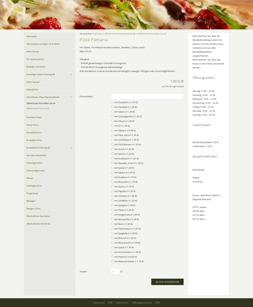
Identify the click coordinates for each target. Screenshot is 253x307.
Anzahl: (83, 271)
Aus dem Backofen (36, 155)
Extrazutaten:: (86, 96)
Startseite (32, 36)
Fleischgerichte (34, 162)
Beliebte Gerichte (36, 66)
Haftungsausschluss (142, 302)
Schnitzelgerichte (36, 170)
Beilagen (31, 200)
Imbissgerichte (34, 185)
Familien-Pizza (34, 117)
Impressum (98, 302)
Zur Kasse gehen (35, 59)
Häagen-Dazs (33, 208)
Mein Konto (33, 51)
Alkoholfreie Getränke (38, 216)
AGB (110, 302)
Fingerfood (32, 193)
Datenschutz (122, 302)
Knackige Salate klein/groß (41, 74)
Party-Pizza (32, 124)
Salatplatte (32, 89)
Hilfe (157, 302)
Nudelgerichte (34, 140)
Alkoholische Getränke (39, 223)
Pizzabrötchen (34, 132)
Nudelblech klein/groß (38, 147)
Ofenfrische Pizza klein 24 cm (41, 103)
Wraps (30, 178)
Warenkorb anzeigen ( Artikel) (43, 43)
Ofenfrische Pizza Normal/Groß (43, 97)
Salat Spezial (33, 81)
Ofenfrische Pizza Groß (38, 108)
